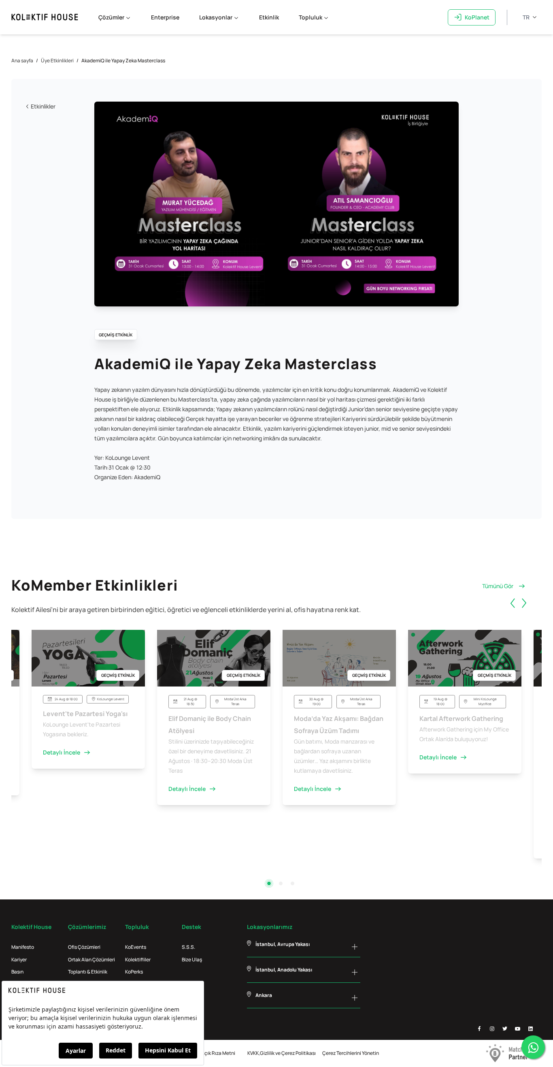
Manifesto (22, 947)
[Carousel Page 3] (292, 883)
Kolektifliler (138, 959)
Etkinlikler (43, 106)
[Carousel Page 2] (281, 883)
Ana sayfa (22, 60)
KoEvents (135, 947)
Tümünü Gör (497, 586)
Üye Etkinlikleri (57, 60)
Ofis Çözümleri (84, 947)
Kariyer (19, 959)
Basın (17, 971)
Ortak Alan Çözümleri (91, 959)
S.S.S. (188, 947)
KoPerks (134, 971)
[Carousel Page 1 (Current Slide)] (269, 883)
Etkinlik (269, 17)
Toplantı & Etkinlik (87, 971)
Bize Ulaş (192, 959)
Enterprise (165, 17)
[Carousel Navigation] (524, 612)
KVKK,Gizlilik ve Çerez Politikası (281, 1053)
